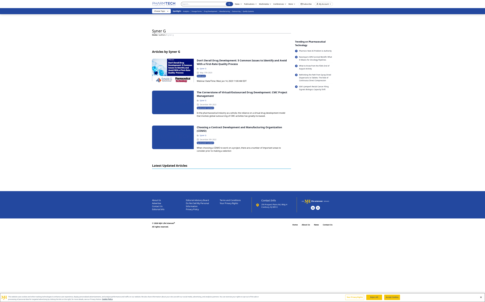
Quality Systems (248, 11)
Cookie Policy (107, 299)
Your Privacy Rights (229, 203)
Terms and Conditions (230, 200)
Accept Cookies (392, 297)
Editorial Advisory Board (197, 200)
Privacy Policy (192, 209)
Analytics (186, 11)
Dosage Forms (196, 11)
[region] (242, 297)
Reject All (374, 297)
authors (162, 35)
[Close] (481, 297)
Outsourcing (236, 11)
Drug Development (210, 11)
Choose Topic (159, 11)
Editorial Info (158, 209)
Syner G (203, 68)
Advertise (156, 203)
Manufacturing (224, 11)
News (316, 225)
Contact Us (157, 206)
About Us (156, 200)
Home (154, 35)
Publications (249, 4)
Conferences (278, 4)
